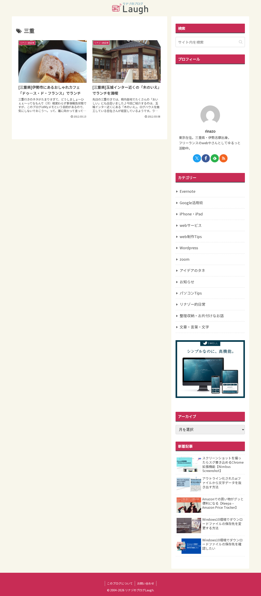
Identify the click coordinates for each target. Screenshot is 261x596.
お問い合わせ (145, 583)
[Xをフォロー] (197, 158)
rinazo (210, 131)
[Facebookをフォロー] (206, 158)
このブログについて (120, 583)
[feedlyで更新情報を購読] (215, 158)
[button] (240, 42)
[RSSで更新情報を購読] (223, 158)
